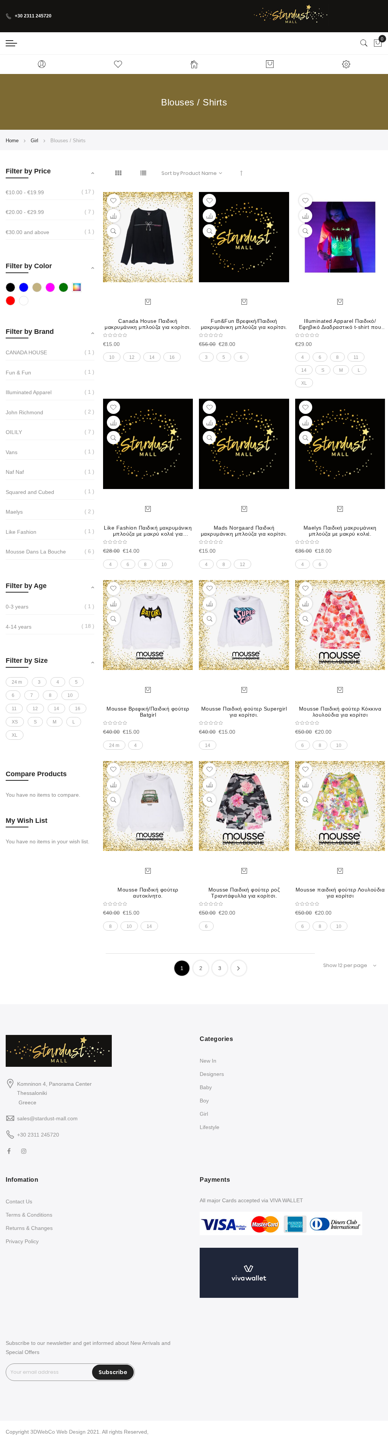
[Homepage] (194, 64)
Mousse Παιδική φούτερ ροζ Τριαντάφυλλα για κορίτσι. (244, 893)
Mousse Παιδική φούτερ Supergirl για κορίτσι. (244, 712)
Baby (206, 1087)
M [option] (341, 370)
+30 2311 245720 (33, 16)
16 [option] (172, 357)
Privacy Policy (22, 1241)
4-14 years (18, 627)
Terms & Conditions (29, 1215)
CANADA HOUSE (26, 352)
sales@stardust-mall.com (47, 1118)
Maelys (14, 512)
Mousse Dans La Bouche (36, 552)
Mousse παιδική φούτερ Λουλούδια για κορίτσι (340, 893)
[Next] (238, 968)
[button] (113, 200)
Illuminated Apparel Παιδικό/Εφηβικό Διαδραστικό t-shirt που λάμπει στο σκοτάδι (340, 324)
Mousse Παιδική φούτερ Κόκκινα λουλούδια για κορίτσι (340, 712)
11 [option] (356, 357)
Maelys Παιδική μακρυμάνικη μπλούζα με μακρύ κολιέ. (340, 531)
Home (13, 140)
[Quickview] (113, 230)
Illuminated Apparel (29, 392)
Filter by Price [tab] (28, 171)
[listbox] (148, 355)
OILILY (14, 432)
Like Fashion (21, 532)
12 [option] (132, 357)
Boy (204, 1101)
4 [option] (302, 357)
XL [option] (304, 383)
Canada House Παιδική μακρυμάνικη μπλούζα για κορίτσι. (148, 324)
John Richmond (24, 412)
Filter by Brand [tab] (30, 331)
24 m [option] (114, 745)
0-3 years (17, 607)
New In (208, 1061)
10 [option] (111, 357)
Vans (11, 452)
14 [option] (152, 357)
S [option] (322, 370)
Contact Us (19, 1201)
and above (27, 232)
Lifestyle (209, 1127)
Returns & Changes (29, 1228)
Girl (35, 140)
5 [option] (223, 357)
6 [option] (241, 357)
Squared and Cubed (30, 492)
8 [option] (337, 357)
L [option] (359, 370)
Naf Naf (15, 472)
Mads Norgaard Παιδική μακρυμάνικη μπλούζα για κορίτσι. (244, 531)
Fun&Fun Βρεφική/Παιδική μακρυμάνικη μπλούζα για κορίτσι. (244, 324)
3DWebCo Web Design (58, 1432)
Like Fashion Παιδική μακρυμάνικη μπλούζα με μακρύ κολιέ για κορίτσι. (148, 531)
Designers (212, 1074)
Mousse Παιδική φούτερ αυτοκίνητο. (147, 893)
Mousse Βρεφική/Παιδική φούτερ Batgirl (147, 712)
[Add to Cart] (148, 301)
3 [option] (206, 357)
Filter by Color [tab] (29, 266)
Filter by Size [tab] (27, 660)
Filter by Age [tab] (26, 586)
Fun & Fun (18, 373)
